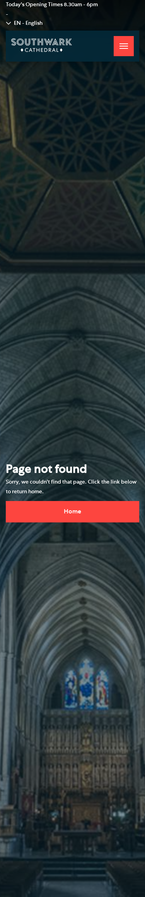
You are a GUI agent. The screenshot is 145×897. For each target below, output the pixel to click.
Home (72, 511)
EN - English (28, 23)
